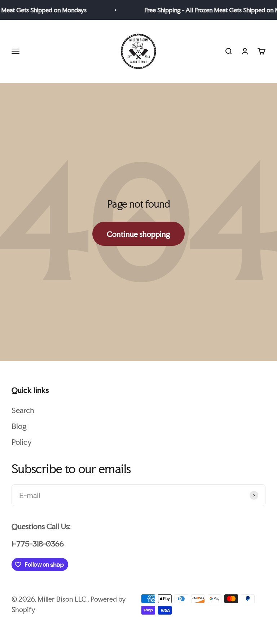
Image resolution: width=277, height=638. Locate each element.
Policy (22, 442)
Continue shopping (138, 234)
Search (23, 410)
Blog (19, 426)
